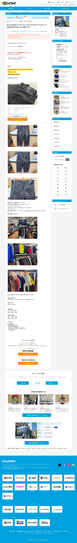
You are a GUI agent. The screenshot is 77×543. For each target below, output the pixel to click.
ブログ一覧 (37, 383)
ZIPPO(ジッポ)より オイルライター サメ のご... (65, 72)
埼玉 (58, 171)
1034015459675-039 (18, 114)
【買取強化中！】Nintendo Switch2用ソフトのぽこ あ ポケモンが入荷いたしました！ (14, 410)
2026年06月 (56, 134)
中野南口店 (39, 448)
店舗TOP (11, 17)
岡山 (66, 191)
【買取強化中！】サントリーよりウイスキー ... (65, 112)
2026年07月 (56, 130)
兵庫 (58, 184)
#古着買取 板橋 (43, 31)
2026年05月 (56, 138)
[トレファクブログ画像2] (23, 146)
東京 (58, 167)
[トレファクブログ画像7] (23, 291)
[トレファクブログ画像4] (23, 199)
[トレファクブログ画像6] (23, 265)
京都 (66, 181)
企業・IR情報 (58, 4)
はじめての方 (61, 2)
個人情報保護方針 (19, 531)
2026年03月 (56, 146)
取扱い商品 (47, 8)
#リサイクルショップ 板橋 (33, 31)
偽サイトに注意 (43, 533)
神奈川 (66, 167)
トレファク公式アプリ (62, 209)
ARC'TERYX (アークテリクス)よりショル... (65, 76)
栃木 (58, 177)
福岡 (58, 194)
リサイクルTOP (7, 11)
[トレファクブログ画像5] (23, 238)
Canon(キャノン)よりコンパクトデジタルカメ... (65, 81)
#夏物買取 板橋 (15, 31)
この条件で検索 (62, 61)
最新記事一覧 (57, 122)
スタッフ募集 (45, 17)
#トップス (9, 31)
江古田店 (28, 448)
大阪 (66, 177)
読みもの (51, 4)
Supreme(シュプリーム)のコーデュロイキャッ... (65, 86)
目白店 (33, 448)
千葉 (58, 174)
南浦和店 (18, 448)
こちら (20, 36)
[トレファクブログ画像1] (23, 104)
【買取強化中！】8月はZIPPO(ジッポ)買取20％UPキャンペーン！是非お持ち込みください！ (46, 410)
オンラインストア (71, 2)
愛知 (66, 188)
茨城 (66, 171)
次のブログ (50, 383)
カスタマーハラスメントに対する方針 (31, 533)
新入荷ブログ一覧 (14, 11)
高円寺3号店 (55, 448)
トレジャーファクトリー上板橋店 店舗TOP (24, 11)
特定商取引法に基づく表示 (40, 531)
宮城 (58, 188)
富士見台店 (45, 448)
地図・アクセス (36, 17)
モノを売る (29, 8)
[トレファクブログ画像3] (23, 173)
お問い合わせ (50, 533)
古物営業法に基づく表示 (29, 531)
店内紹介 (19, 17)
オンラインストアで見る (17, 119)
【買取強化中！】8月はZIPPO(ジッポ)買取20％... (65, 107)
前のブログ (23, 383)
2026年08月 (56, 126)
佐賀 (66, 194)
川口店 (65, 448)
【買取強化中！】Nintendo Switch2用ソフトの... (65, 98)
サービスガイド (44, 4)
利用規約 (66, 531)
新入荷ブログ (65, 8)
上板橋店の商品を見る (28, 354)
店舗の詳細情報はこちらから (37, 443)
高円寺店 (60, 448)
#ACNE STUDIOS (23, 31)
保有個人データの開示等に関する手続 (55, 531)
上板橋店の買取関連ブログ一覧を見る (36, 415)
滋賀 (58, 181)
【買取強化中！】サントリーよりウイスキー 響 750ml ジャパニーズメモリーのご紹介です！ (62, 410)
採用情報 (65, 4)
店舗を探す (11, 8)
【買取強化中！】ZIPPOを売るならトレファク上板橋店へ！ (30, 409)
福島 (66, 184)
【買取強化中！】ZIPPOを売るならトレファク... (65, 103)
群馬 (66, 174)
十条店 (50, 448)
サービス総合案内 (61, 204)
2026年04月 (56, 142)
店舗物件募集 (72, 4)
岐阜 (58, 191)
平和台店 (23, 448)
